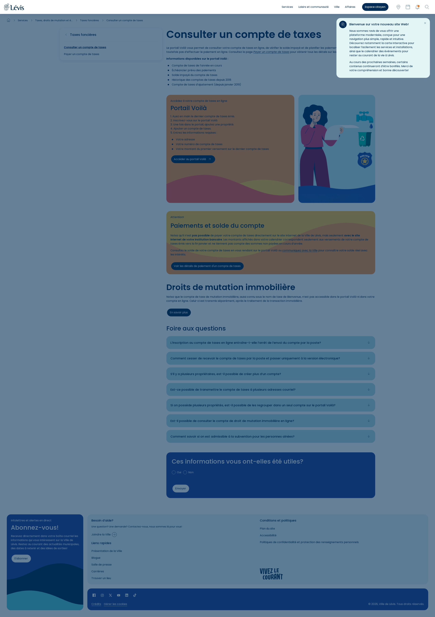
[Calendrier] (408, 7)
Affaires (350, 7)
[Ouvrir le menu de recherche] (427, 7)
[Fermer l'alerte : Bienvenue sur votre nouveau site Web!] (425, 23)
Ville (337, 7)
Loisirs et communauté (313, 7)
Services (287, 7)
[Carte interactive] (398, 7)
